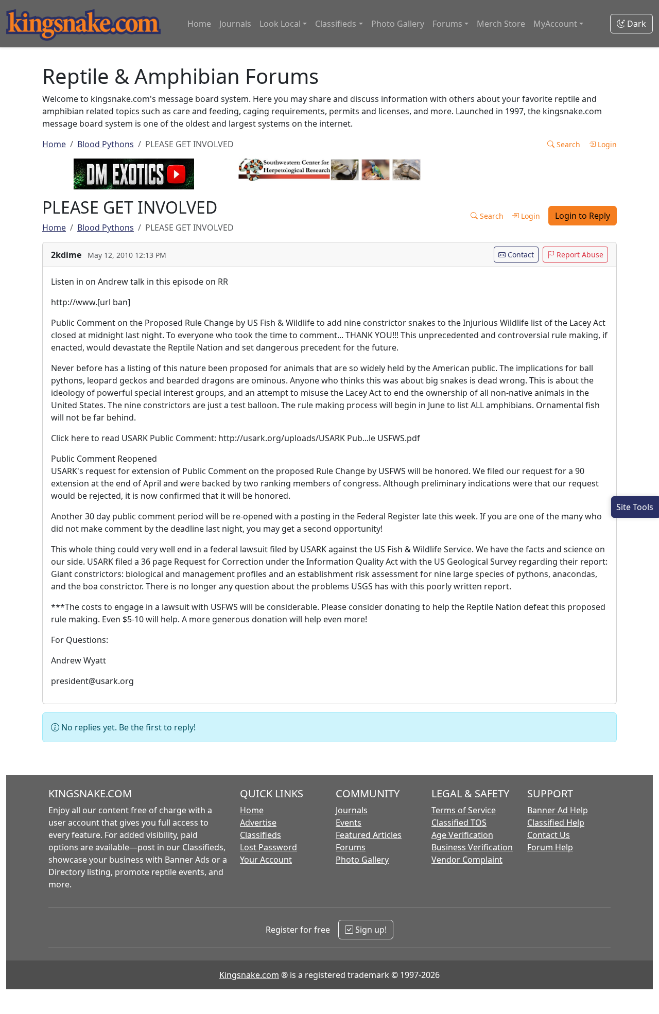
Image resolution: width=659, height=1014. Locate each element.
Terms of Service (463, 810)
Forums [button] (447, 23)
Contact (520, 254)
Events (348, 822)
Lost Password (268, 847)
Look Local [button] (280, 23)
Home (199, 23)
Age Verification (462, 835)
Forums (351, 847)
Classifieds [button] (335, 23)
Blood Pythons (105, 144)
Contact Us (548, 835)
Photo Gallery (397, 23)
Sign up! (370, 929)
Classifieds (260, 835)
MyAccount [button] (555, 23)
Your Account (266, 859)
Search (567, 144)
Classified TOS (459, 822)
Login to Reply (582, 215)
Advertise (258, 822)
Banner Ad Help (557, 810)
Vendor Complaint (466, 859)
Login (606, 144)
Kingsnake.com (249, 975)
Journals (235, 23)
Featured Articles (369, 835)
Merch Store (501, 23)
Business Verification (472, 847)
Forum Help (550, 847)
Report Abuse (578, 254)
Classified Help (555, 822)
